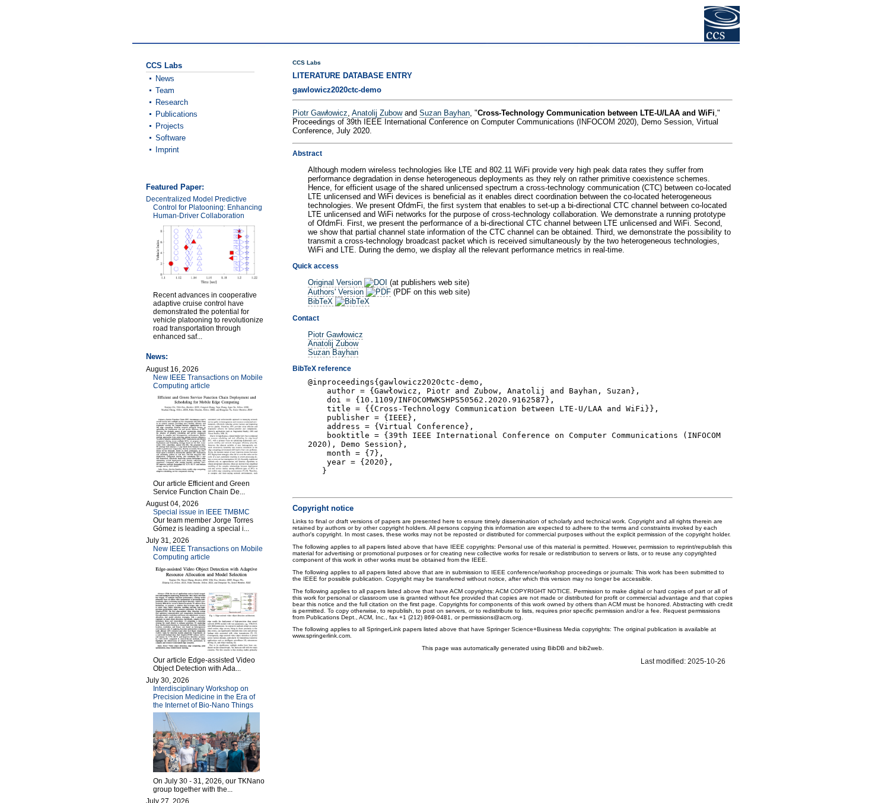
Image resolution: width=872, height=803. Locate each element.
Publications (176, 114)
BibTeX (321, 301)
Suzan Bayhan (444, 112)
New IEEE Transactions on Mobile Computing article (208, 381)
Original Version (336, 282)
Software (170, 137)
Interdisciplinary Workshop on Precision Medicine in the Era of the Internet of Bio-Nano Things (204, 696)
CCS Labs (306, 62)
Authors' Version (337, 291)
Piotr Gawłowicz (320, 112)
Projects (169, 125)
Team (164, 90)
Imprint (167, 149)
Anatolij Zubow (377, 112)
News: (157, 356)
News (164, 78)
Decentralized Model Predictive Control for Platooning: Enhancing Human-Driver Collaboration (204, 207)
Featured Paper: (175, 187)
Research (171, 102)
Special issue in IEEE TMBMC (201, 512)
